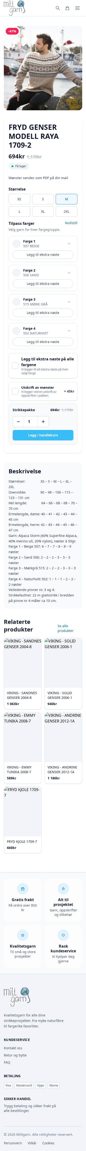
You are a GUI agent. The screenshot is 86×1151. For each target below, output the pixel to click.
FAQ (7, 1062)
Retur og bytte (15, 1055)
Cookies (48, 1143)
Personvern (13, 1143)
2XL (66, 211)
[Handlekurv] (67, 8)
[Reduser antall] (18, 421)
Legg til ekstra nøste (43, 254)
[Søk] (58, 8)
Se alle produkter (66, 628)
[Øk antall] (43, 421)
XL (43, 211)
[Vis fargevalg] (69, 243)
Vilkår (32, 1143)
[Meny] (77, 8)
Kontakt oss (13, 1048)
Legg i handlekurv (43, 435)
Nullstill (71, 223)
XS (19, 199)
